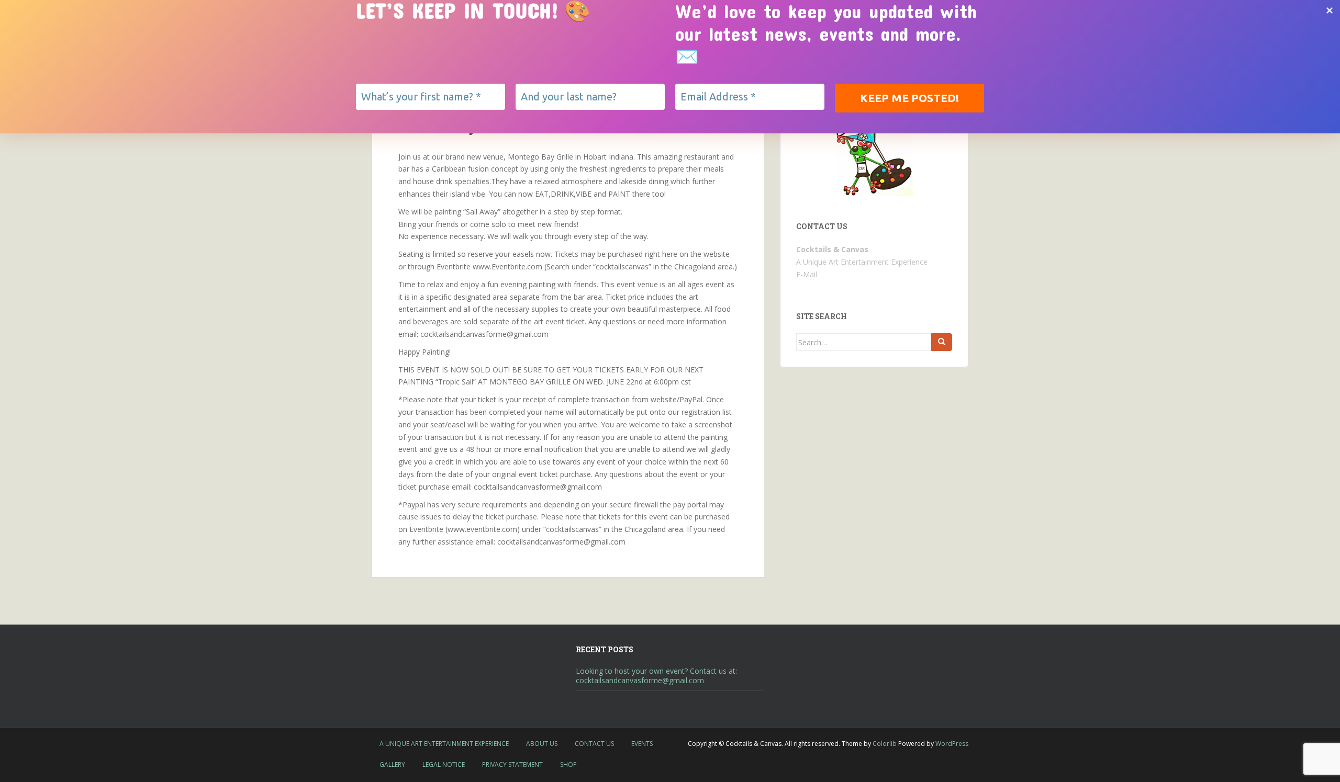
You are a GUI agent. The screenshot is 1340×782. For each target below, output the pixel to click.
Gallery (392, 764)
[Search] (941, 342)
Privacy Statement (512, 764)
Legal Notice (443, 764)
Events (642, 743)
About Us (541, 743)
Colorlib (885, 743)
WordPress (951, 743)
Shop (568, 764)
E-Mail (806, 274)
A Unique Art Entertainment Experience (444, 743)
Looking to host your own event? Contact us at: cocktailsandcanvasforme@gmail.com (656, 675)
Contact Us (594, 743)
